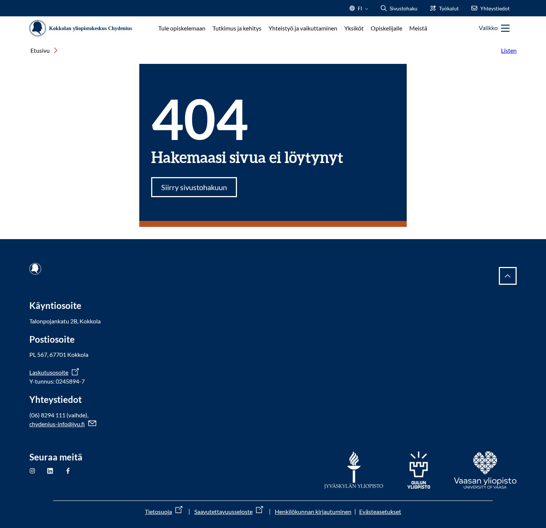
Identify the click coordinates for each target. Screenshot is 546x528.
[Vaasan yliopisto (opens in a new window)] (485, 470)
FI (360, 10)
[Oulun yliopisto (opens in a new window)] (418, 470)
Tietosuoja (158, 511)
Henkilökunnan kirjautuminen (313, 511)
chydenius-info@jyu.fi (57, 423)
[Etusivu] (83, 28)
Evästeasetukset (380, 511)
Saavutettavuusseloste (223, 511)
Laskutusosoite (48, 372)
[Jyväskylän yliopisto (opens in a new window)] (353, 470)
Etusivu (40, 50)
